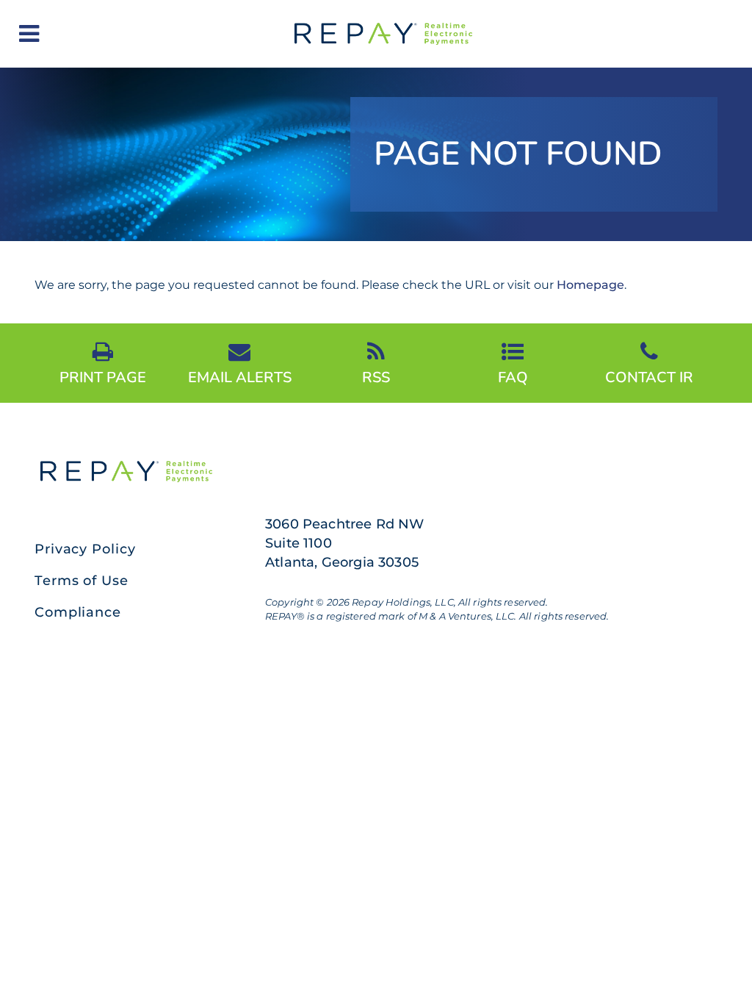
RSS (376, 376)
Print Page (102, 376)
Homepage (590, 285)
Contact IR (649, 376)
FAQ (513, 376)
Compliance (78, 612)
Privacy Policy (85, 549)
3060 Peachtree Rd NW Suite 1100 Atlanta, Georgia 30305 (344, 543)
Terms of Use (82, 581)
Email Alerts (240, 376)
